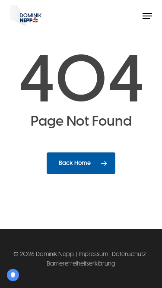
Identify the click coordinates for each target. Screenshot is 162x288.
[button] (147, 16)
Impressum (93, 254)
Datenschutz (129, 254)
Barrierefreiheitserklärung (81, 263)
